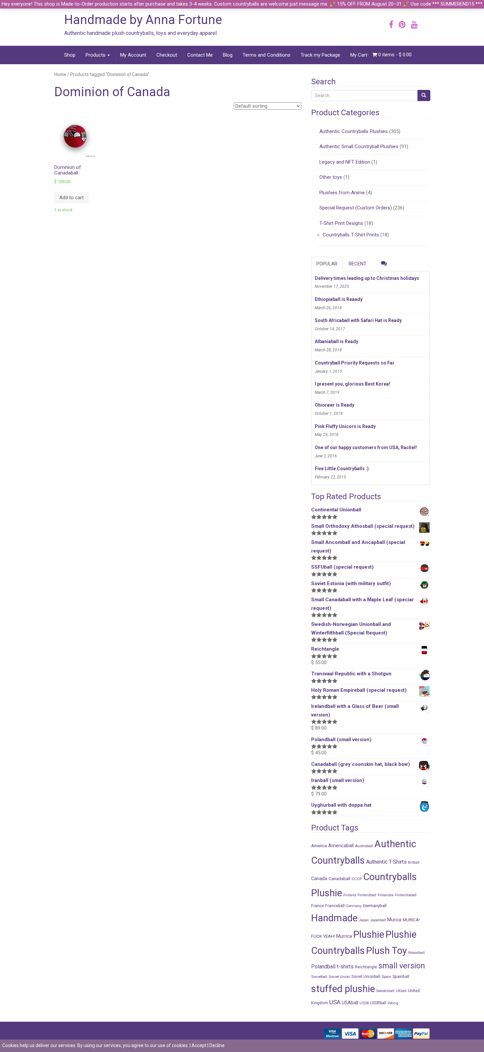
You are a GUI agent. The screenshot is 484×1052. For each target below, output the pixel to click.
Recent (357, 264)
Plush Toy (386, 950)
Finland (349, 895)
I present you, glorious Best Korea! (352, 384)
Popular (326, 264)
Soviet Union (339, 976)
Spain (386, 976)
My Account (133, 55)
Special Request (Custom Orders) (355, 208)
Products (96, 55)
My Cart (358, 55)
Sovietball (319, 976)
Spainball (400, 976)
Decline (217, 1045)
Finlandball (367, 895)
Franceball (335, 905)
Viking (393, 1003)
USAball (350, 1002)
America (319, 845)
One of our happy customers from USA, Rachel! (366, 447)
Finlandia (385, 895)
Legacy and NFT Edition (344, 162)
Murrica (344, 936)
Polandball (416, 953)
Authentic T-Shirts (386, 862)
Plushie (368, 934)
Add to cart (71, 198)
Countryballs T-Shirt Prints (351, 235)
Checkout (166, 55)
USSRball (378, 1003)
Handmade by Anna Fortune (143, 20)
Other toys (330, 177)
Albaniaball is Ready (336, 341)
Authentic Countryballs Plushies (353, 131)
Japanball (378, 920)
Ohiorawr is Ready (334, 405)
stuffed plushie (343, 988)
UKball (401, 991)
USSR (364, 1003)
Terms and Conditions (266, 55)
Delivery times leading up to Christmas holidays (367, 278)
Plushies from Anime (342, 193)
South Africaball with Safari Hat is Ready (358, 320)
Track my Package (320, 55)
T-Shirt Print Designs (341, 223)
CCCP (357, 879)
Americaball (341, 845)
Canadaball (339, 878)
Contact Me (200, 55)
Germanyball (375, 905)
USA (334, 1002)
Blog (227, 55)
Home (60, 74)
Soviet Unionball (365, 976)
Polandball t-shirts (332, 966)
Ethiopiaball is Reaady (339, 299)
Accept (199, 1045)
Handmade (334, 918)
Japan (364, 920)
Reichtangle (366, 967)
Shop (69, 55)
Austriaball (364, 846)
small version (401, 965)
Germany (354, 906)
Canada (319, 878)
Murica (394, 919)
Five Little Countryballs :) (342, 468)
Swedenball (385, 991)
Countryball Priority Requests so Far (354, 362)
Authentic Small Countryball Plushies (358, 146)
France (317, 905)
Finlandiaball (406, 895)
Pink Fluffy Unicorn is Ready (345, 426)
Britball (413, 862)
